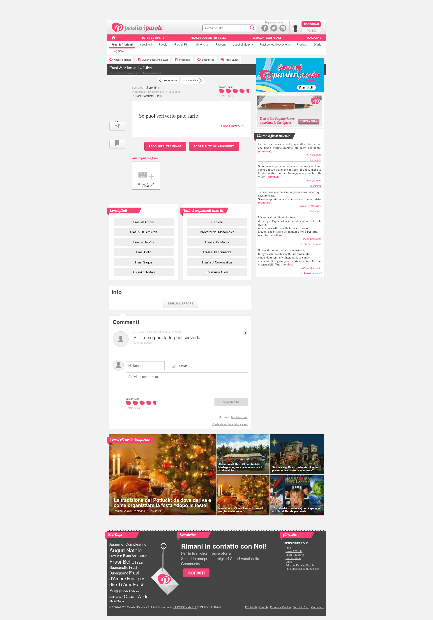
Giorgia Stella (314, 154)
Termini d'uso (301, 607)
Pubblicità (251, 607)
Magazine (314, 38)
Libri (158, 96)
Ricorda (182, 365)
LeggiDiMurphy (295, 554)
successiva (190, 80)
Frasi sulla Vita (143, 242)
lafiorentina (152, 87)
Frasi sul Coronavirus (217, 262)
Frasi (122, 44)
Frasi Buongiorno (123, 570)
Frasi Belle (185, 59)
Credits (263, 607)
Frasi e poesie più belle (208, 38)
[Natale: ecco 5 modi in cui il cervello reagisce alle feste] (242, 495)
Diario (317, 44)
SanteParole (293, 558)
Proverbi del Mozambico (217, 231)
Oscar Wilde (136, 596)
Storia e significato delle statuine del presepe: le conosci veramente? (295, 468)
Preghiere (118, 51)
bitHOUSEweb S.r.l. (185, 607)
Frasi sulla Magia (217, 242)
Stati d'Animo (117, 601)
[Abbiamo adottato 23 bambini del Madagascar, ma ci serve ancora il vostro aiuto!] (242, 454)
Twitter (273, 28)
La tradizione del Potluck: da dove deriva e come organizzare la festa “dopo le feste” (162, 502)
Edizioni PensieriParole (300, 565)
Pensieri (217, 222)
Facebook (264, 28)
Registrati (311, 24)
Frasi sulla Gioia (217, 272)
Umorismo (202, 44)
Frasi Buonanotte (126, 564)
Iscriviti (196, 573)
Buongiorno (208, 59)
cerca (243, 28)
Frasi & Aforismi (144, 96)
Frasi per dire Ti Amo (126, 581)
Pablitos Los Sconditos (309, 206)
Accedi (311, 30)
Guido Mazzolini (231, 125)
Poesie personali (312, 244)
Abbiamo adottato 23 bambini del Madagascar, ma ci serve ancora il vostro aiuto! (240, 467)
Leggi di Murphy (243, 44)
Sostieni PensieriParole (290, 75)
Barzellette (115, 556)
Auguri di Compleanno (127, 544)
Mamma (317, 185)
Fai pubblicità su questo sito (303, 568)
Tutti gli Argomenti (214, 146)
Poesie (163, 44)
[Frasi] (113, 39)
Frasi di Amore (143, 222)
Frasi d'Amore (124, 575)
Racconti (220, 44)
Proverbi (302, 44)
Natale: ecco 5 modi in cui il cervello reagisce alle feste (241, 509)
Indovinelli (145, 44)
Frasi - (138, 27)
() (289, 147)
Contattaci (317, 607)
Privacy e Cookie (280, 607)
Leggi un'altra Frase (165, 146)
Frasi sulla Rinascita (217, 251)
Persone (316, 160)
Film (181, 44)
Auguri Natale (125, 550)
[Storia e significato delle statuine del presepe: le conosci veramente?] (297, 454)
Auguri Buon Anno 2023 (155, 59)
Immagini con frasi (267, 38)
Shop (289, 561)
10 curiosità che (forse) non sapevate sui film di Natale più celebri (296, 509)
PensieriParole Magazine (130, 439)
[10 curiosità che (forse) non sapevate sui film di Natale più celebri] (297, 495)
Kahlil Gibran (131, 591)
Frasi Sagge (232, 59)
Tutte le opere (153, 38)
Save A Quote (294, 551)
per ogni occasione (275, 44)
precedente (170, 80)
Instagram (282, 28)
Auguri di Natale (122, 59)
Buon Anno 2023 (135, 555)
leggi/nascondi (239, 417)
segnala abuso (143, 342)
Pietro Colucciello (312, 238)
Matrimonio (116, 597)
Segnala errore (180, 303)
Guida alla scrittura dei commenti (230, 424)
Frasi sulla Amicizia (143, 231)
